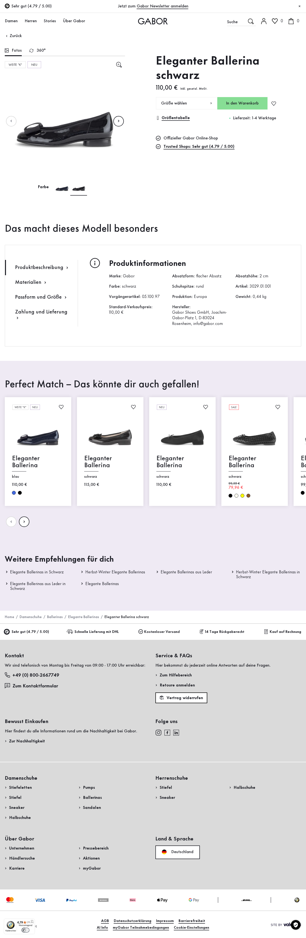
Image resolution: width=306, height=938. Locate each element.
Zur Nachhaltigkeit (27, 741)
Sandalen (92, 808)
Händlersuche (22, 858)
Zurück (15, 36)
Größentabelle (176, 118)
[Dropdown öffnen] (20, 21)
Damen (11, 21)
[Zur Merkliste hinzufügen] (273, 103)
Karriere (17, 868)
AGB (105, 921)
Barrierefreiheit (192, 921)
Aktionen (91, 858)
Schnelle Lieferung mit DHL (96, 632)
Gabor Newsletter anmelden (162, 6)
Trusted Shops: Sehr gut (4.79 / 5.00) (199, 146)
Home (9, 617)
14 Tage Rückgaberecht (224, 632)
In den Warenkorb (242, 103)
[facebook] (167, 732)
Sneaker (16, 808)
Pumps (89, 788)
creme (236, 496)
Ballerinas (55, 617)
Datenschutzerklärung (132, 921)
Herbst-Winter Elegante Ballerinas (115, 572)
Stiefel (15, 798)
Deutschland (181, 852)
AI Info (102, 927)
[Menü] (32, 921)
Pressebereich (96, 848)
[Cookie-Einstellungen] (296, 925)
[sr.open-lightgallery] (119, 65)
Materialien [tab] (29, 282)
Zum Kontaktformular (35, 686)
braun (248, 496)
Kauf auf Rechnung (285, 632)
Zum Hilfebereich (176, 675)
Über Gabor (74, 21)
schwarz (20, 493)
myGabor (92, 868)
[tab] (13, 51)
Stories (50, 21)
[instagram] (158, 732)
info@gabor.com (208, 324)
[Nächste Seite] (118, 121)
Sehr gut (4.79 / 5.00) (30, 632)
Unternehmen (21, 848)
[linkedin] (176, 732)
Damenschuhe (31, 617)
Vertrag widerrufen (184, 698)
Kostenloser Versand (162, 632)
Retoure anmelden (177, 685)
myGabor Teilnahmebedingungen (141, 927)
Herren (31, 21)
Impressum (165, 921)
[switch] (25, 930)
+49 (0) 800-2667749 (35, 675)
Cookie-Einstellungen (191, 927)
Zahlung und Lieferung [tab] (41, 312)
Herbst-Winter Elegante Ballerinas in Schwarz (268, 574)
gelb (242, 496)
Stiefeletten (20, 788)
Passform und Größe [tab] (39, 297)
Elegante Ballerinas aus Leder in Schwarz (38, 586)
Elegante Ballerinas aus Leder (186, 572)
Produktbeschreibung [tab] (40, 267)
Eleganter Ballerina (26, 461)
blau (14, 493)
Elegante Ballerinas (102, 584)
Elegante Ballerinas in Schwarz (37, 572)
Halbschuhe (20, 818)
